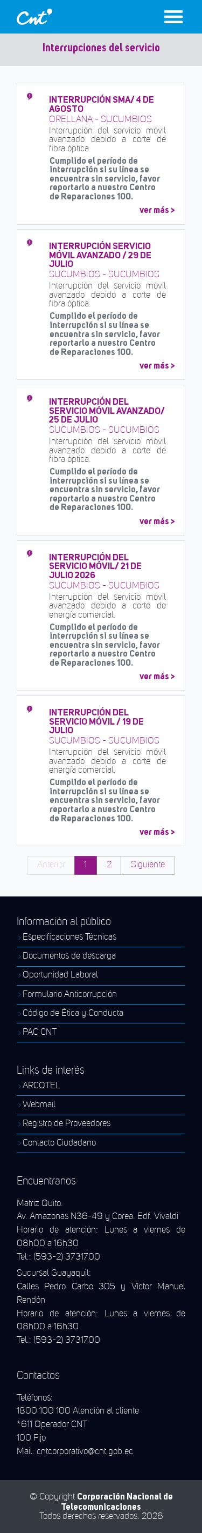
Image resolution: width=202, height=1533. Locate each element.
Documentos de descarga (69, 956)
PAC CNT (40, 1032)
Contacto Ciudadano (59, 1143)
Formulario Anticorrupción (70, 994)
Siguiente (148, 864)
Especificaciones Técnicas (69, 937)
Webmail (39, 1105)
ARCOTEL (41, 1086)
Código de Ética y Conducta (73, 1013)
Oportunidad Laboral (60, 975)
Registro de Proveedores (66, 1124)
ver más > (157, 209)
